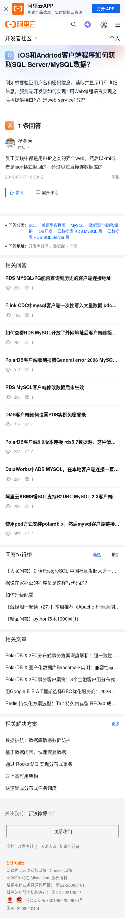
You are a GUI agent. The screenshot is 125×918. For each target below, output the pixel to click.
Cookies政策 (61, 870)
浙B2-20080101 (70, 885)
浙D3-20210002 (66, 892)
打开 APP (105, 9)
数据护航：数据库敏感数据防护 (38, 739)
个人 (114, 38)
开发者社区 (39, 246)
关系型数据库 (54, 225)
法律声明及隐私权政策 (27, 870)
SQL (33, 225)
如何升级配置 (19, 594)
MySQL (77, 225)
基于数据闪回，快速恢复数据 (35, 751)
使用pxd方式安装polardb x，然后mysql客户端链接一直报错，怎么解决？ (62, 523)
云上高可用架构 (21, 775)
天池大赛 (49, 846)
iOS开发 (45, 231)
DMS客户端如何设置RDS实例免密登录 (45, 414)
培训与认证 (70, 846)
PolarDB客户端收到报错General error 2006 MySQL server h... (62, 359)
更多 (116, 723)
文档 (11, 846)
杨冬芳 (25, 140)
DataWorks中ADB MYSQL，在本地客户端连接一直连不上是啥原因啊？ (62, 469)
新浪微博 (37, 813)
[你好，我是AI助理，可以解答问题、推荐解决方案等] (88, 24)
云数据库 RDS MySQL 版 (79, 231)
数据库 (59, 246)
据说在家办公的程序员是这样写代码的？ (47, 582)
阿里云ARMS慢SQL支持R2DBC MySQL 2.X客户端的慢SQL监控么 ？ (62, 496)
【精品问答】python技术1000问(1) (41, 618)
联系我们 (62, 831)
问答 (73, 246)
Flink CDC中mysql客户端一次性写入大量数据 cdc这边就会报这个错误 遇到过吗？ (62, 305)
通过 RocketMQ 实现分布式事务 (38, 763)
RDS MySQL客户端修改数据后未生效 (44, 387)
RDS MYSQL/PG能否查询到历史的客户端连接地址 (58, 277)
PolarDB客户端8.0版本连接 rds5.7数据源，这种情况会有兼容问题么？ (62, 441)
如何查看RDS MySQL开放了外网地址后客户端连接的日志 (62, 332)
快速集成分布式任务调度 (31, 787)
